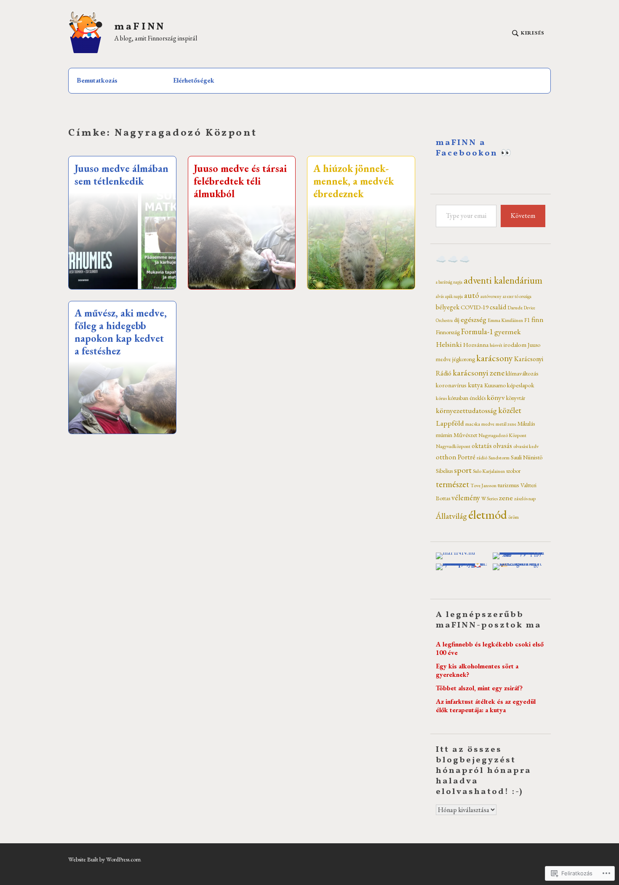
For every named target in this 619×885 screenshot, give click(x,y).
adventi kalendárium (503, 280)
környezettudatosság (466, 410)
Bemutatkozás (97, 80)
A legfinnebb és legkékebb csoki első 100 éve (490, 648)
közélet (509, 410)
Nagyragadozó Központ (502, 435)
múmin (444, 435)
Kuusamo (495, 385)
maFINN (139, 27)
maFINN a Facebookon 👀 (474, 148)
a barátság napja (449, 282)
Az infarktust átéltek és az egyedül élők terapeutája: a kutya (486, 705)
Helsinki (449, 344)
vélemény (465, 497)
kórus (441, 398)
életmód (487, 514)
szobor (513, 471)
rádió (482, 457)
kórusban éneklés (467, 398)
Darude (515, 307)
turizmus (508, 485)
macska (472, 424)
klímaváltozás (522, 373)
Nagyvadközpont (453, 446)
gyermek (507, 331)
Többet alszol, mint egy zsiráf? (479, 688)
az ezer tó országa (517, 296)
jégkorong (463, 359)
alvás (440, 296)
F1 (527, 320)
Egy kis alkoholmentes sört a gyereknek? (477, 670)
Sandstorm (499, 457)
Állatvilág (451, 515)
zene (506, 497)
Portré (466, 456)
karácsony (494, 358)
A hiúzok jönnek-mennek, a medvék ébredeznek (353, 181)
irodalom (515, 345)
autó (471, 295)
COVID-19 (474, 307)
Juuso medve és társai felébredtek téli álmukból (240, 181)
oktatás (482, 445)
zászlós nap (525, 498)
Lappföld (450, 423)
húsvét (496, 345)
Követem (523, 215)
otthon (446, 456)
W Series (489, 498)
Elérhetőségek (193, 80)
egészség (473, 319)
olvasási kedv (526, 446)
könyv (496, 397)
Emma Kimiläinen (505, 320)
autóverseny (491, 296)
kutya (475, 385)
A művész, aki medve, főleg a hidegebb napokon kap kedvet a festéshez (121, 331)
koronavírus (451, 385)
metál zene (506, 424)
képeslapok (520, 385)
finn (537, 319)
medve (487, 424)
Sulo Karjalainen (489, 471)
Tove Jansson (483, 485)
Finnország (448, 332)
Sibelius (444, 471)
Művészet (465, 435)
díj (456, 320)
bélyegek (447, 307)
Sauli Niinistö (527, 457)
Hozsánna (475, 345)
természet (452, 484)
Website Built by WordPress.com (104, 859)
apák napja (454, 296)
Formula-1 (477, 331)
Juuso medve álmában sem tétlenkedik (121, 175)
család (498, 307)
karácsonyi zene (478, 372)
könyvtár (515, 398)
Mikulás (526, 423)
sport (463, 469)
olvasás (502, 445)
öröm (513, 517)
